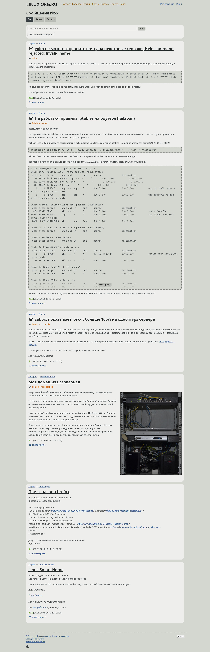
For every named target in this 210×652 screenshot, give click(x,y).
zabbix (47, 324)
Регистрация (167, 4)
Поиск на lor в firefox (48, 491)
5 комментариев (37, 553)
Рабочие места (47, 376)
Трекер (114, 4)
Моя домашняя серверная (54, 381)
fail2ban (36, 123)
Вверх (180, 636)
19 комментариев (37, 366)
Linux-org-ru (44, 486)
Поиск (122, 4)
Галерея (77, 4)
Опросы (104, 4)
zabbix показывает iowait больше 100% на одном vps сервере (95, 319)
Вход (179, 4)
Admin (42, 43)
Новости (66, 4)
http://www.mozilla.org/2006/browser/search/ (72, 511)
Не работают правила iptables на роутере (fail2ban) (85, 118)
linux (42, 387)
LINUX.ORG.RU (41, 4)
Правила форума (43, 636)
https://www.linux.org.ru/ (35, 642)
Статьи (87, 4)
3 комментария (36, 102)
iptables (44, 123)
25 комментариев (37, 617)
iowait (35, 324)
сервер (49, 387)
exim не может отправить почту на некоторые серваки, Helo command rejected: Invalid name (101, 51)
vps (40, 324)
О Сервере (30, 636)
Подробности (35, 595)
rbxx (54, 13)
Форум (95, 4)
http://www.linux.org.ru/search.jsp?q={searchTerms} (103, 524)
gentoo (35, 387)
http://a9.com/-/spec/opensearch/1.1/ (124, 511)
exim (34, 58)
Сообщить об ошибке (35, 639)
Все (29, 19)
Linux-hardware (46, 564)
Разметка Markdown (60, 636)
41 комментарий (37, 445)
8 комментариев (37, 303)
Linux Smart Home (45, 569)
